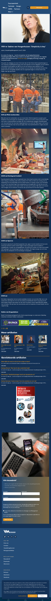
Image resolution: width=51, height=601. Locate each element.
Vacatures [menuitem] (6, 577)
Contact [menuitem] (6, 545)
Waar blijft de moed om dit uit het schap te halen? (15, 361)
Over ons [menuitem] (6, 543)
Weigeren (42, 595)
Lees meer (3, 351)
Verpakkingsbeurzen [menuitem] (9, 548)
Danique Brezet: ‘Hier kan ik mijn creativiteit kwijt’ (15, 368)
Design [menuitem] (18, 6)
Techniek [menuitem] (11, 6)
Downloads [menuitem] (7, 561)
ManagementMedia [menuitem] (9, 550)
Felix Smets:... (30, 345)
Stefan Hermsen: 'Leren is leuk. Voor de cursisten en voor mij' (18, 381)
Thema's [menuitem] (8, 600)
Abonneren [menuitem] (7, 564)
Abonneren (39, 7)
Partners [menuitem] (17, 9)
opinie (2, 50)
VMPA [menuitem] (10, 9)
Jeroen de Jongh (22, 58)
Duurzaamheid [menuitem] (13, 3)
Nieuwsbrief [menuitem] (7, 559)
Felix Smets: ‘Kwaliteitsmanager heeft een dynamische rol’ (18, 374)
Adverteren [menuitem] (6, 575)
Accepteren (32, 595)
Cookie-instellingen (22, 595)
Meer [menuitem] (10, 12)
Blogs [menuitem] (5, 553)
